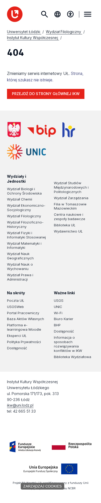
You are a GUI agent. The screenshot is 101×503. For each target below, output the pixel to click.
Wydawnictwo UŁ (68, 231)
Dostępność (17, 348)
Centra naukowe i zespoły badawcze (69, 216)
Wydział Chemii (19, 199)
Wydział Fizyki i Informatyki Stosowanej (26, 235)
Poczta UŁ (15, 300)
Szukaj (44, 14)
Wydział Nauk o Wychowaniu (20, 266)
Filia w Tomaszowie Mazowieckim (70, 206)
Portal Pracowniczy (23, 313)
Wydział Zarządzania (71, 198)
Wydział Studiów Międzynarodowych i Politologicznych (71, 187)
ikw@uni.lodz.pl (20, 405)
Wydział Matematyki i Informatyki (24, 245)
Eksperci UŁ (16, 336)
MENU (88, 14)
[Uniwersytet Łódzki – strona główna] (15, 14)
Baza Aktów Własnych (25, 319)
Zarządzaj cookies (42, 486)
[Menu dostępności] (70, 14)
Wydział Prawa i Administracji (20, 277)
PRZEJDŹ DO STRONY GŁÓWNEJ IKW (46, 93)
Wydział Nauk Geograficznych (20, 256)
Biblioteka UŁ (64, 225)
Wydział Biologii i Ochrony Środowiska (24, 191)
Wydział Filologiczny (24, 216)
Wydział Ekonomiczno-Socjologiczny (26, 207)
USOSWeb (15, 307)
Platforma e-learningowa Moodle (24, 327)
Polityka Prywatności (24, 342)
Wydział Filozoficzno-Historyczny (25, 224)
